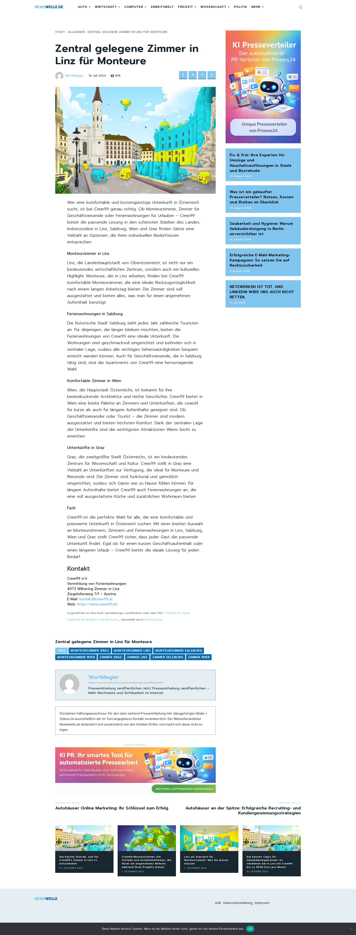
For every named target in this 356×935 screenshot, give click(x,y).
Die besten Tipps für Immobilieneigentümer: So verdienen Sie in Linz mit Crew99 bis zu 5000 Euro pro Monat (269, 862)
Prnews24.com (153, 619)
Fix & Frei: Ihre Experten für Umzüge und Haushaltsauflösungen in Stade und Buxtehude (261, 163)
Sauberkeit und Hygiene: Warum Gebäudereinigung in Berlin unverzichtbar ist (261, 229)
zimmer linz (137, 657)
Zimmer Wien (199, 657)
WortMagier (74, 76)
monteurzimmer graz (90, 650)
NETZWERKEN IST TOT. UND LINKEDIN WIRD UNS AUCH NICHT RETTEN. (262, 292)
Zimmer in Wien (106, 381)
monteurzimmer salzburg (178, 650)
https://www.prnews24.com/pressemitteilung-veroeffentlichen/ (125, 682)
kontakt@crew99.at (96, 599)
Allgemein (76, 32)
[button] (300, 7)
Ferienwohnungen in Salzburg (95, 314)
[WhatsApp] (211, 75)
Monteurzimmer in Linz (88, 253)
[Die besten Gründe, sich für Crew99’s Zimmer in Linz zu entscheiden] (84, 838)
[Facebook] (183, 75)
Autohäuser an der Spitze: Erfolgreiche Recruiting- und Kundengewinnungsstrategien (243, 810)
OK (250, 928)
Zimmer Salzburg (167, 657)
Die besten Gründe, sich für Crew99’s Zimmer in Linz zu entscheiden (78, 860)
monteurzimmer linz (132, 650)
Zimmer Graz (111, 657)
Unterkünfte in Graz (85, 448)
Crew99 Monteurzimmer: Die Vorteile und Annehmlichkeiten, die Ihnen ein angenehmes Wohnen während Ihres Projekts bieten (146, 862)
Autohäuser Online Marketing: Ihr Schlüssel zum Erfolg (111, 808)
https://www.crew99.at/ (97, 604)
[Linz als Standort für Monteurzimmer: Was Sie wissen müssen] (209, 838)
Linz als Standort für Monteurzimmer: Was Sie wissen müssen (206, 860)
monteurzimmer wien (76, 657)
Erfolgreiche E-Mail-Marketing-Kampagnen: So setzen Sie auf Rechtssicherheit (260, 260)
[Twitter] (193, 75)
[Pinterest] (202, 75)
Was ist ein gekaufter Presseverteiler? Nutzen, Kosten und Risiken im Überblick (262, 197)
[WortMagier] (60, 76)
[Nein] (351, 929)
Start (60, 32)
